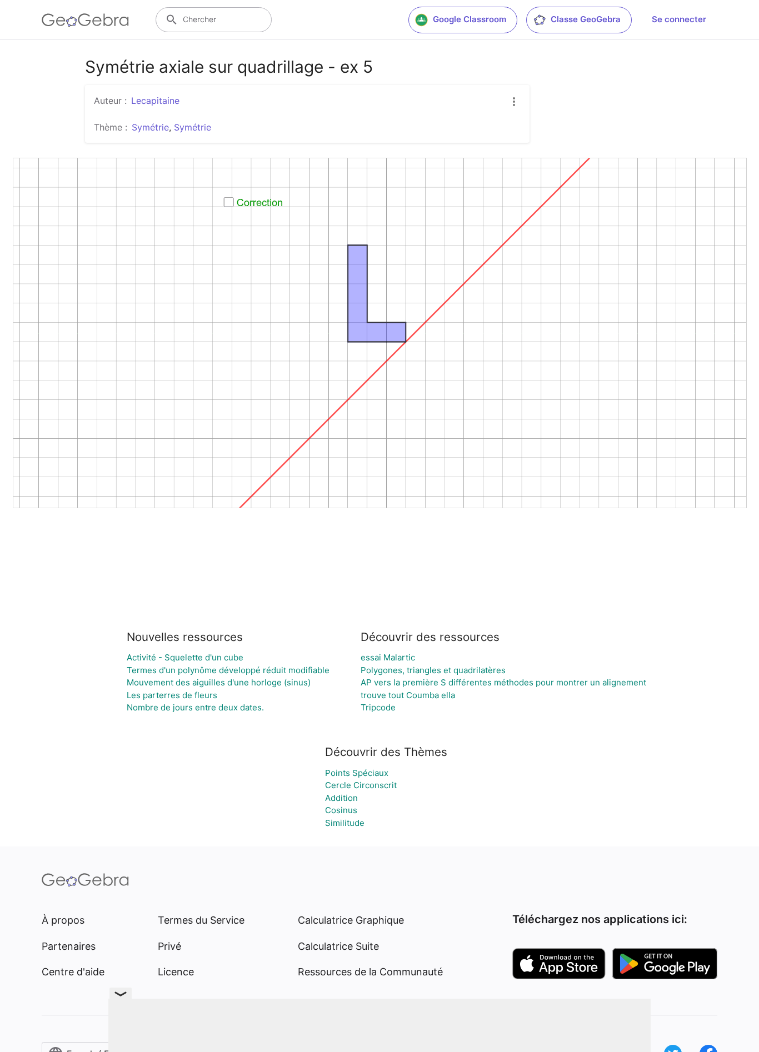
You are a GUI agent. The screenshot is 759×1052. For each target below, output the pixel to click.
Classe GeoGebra (586, 19)
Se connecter (679, 19)
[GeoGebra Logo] (85, 20)
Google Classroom (469, 19)
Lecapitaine (155, 100)
